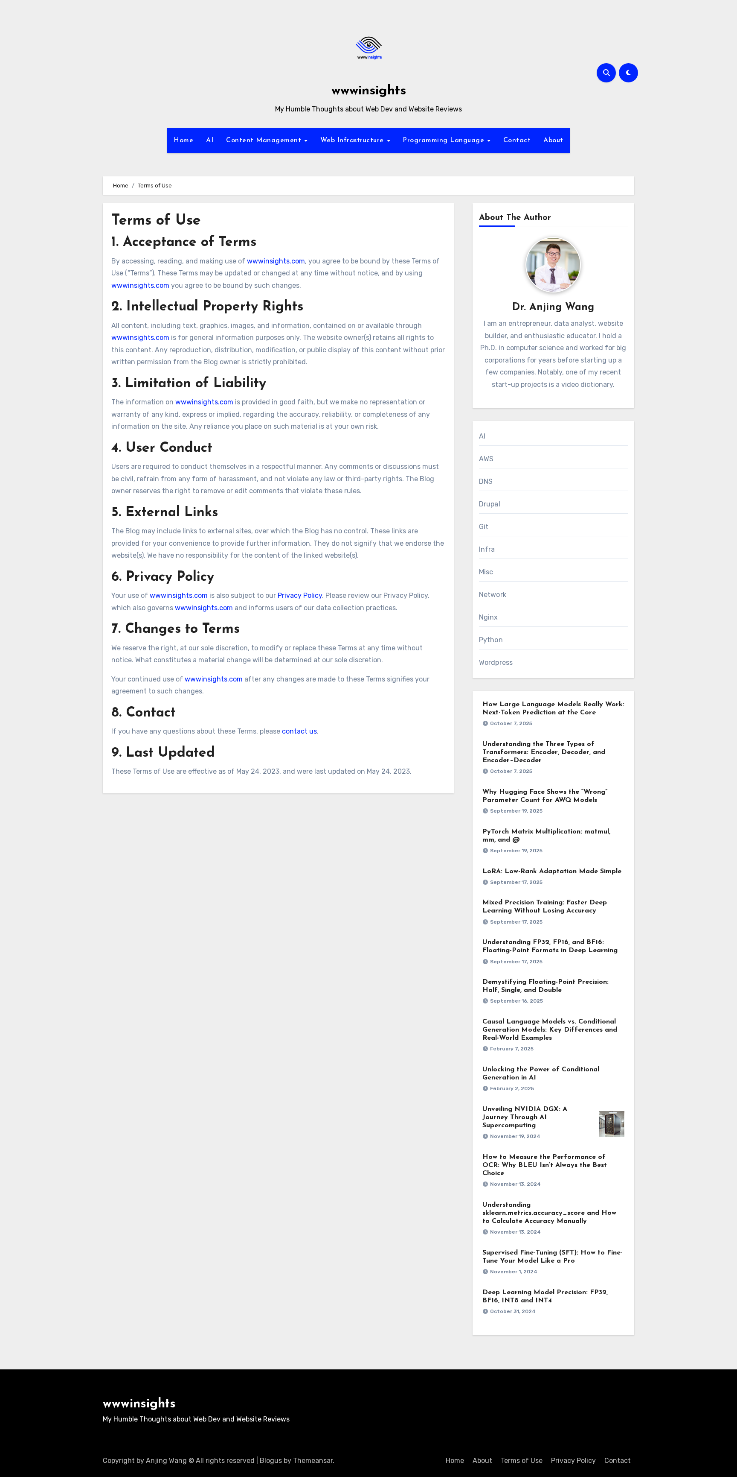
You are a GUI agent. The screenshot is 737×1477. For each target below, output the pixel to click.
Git (484, 527)
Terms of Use (522, 1461)
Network (492, 595)
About (553, 140)
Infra (487, 549)
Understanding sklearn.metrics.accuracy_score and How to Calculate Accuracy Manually (549, 1213)
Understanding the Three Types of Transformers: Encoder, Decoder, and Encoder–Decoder (543, 752)
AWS (486, 459)
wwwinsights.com (276, 261)
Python (491, 640)
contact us (299, 731)
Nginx (488, 617)
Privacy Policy (300, 595)
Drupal (489, 504)
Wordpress (496, 662)
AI (209, 140)
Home (183, 140)
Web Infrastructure (353, 140)
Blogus (271, 1461)
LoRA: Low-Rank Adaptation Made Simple (551, 871)
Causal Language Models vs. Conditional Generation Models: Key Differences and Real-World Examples (549, 1029)
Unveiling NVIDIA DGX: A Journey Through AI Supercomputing (524, 1117)
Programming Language (445, 140)
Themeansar (313, 1461)
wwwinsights (368, 91)
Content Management (265, 140)
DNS (486, 481)
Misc (486, 572)
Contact (517, 140)
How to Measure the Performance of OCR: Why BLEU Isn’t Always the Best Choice (544, 1165)
